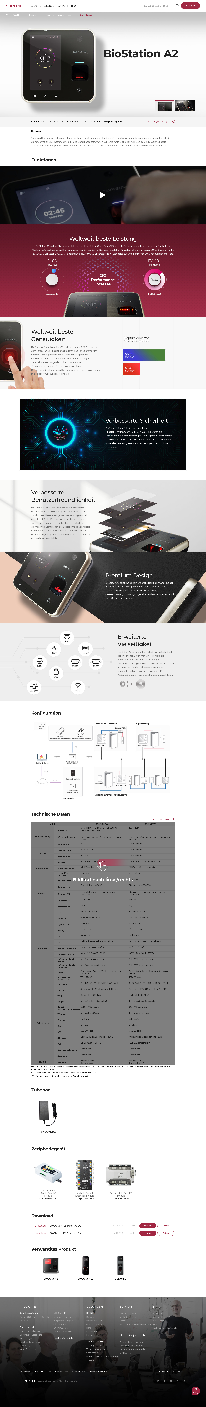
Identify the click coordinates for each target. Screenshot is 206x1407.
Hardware (33, 15)
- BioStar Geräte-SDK (62, 1331)
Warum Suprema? (161, 1317)
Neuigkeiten (159, 1321)
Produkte (16, 15)
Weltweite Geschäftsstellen (165, 1328)
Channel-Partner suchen (131, 1342)
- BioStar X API (59, 1324)
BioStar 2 (24, 1321)
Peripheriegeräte (113, 121)
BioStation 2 (51, 1278)
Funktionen (37, 121)
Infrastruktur (92, 1331)
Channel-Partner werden (131, 1346)
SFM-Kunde (125, 1353)
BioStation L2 (85, 1278)
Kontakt (190, 5)
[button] (164, 105)
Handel (89, 1328)
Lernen (123, 1321)
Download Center (128, 1314)
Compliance (78, 1371)
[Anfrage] (196, 1391)
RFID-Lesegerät (27, 1338)
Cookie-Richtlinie (58, 1371)
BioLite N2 (120, 1278)
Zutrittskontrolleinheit (30, 1331)
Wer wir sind (158, 1314)
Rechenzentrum (94, 1321)
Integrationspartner (62, 1317)
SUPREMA (15, 7)
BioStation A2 (86, 15)
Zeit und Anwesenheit (96, 1349)
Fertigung (91, 1335)
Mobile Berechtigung (29, 1349)
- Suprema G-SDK (61, 1328)
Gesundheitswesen (95, 1324)
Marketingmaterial (128, 1317)
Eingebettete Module (63, 1338)
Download (36, 131)
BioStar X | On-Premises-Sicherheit (35, 1317)
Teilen (171, 122)
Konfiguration (55, 121)
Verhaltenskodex (99, 1371)
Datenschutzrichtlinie (32, 1371)
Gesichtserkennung (95, 1353)
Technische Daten (77, 121)
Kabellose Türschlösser (30, 1342)
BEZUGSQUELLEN (152, 6)
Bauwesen (91, 1317)
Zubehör (95, 121)
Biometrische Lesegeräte (31, 1335)
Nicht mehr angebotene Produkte (60, 15)
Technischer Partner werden (133, 1349)
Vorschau (148, 1226)
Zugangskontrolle (94, 1346)
